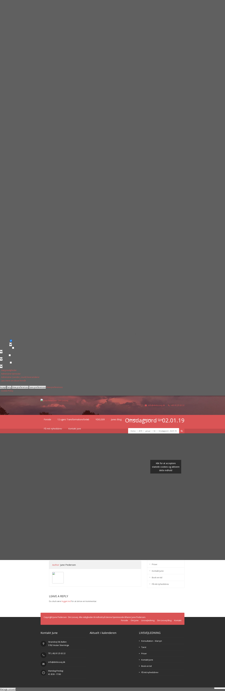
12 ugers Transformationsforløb (73, 419)
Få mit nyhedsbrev (160, 584)
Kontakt (177, 620)
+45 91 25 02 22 (177, 405)
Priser (154, 564)
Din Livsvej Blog (164, 620)
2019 (140, 431)
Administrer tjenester (11, 373)
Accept (3, 387)
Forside (47, 419)
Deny (9, 387)
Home (133, 431)
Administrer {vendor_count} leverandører (20, 377)
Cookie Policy (7, 390)
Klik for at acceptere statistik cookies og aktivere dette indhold (166, 467)
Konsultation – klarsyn (151, 641)
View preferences (20, 387)
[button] (112, 168)
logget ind (66, 601)
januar (148, 431)
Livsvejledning (147, 620)
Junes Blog (116, 419)
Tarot (143, 647)
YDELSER (100, 419)
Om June (135, 620)
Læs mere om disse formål (13, 380)
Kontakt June (158, 571)
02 (155, 431)
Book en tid (157, 577)
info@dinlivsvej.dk (156, 405)
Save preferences (37, 387)
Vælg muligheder (9, 370)
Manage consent (8, 689)
